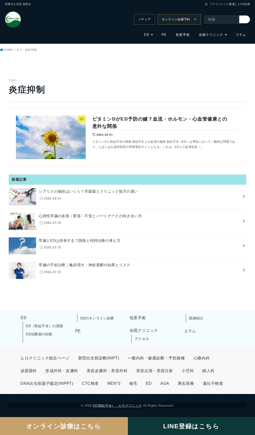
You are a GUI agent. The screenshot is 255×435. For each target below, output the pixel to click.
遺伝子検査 (213, 383)
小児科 (188, 371)
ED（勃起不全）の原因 (44, 326)
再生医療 (186, 383)
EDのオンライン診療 (97, 318)
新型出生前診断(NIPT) (98, 358)
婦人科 (208, 371)
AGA (164, 383)
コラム (241, 35)
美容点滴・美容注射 (154, 371)
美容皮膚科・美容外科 (107, 371)
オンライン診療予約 (176, 19)
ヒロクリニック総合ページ (44, 358)
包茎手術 (183, 35)
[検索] (244, 19)
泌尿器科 (28, 371)
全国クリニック (211, 35)
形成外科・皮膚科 (61, 371)
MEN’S (114, 383)
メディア (144, 19)
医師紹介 (196, 318)
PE (164, 35)
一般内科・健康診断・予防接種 (156, 358)
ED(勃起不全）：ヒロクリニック (117, 405)
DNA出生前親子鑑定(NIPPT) (46, 383)
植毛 (133, 383)
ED (146, 35)
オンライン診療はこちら (63, 426)
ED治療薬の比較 (39, 334)
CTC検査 (90, 383)
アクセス (142, 339)
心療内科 (201, 358)
